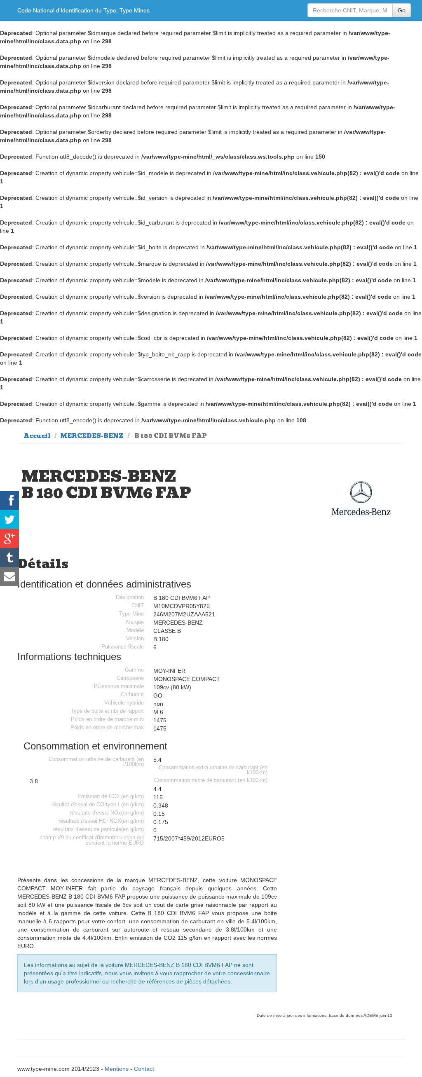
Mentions (117, 1068)
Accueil (37, 435)
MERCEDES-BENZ (92, 435)
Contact (144, 1068)
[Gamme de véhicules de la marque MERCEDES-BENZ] (361, 498)
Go (402, 10)
